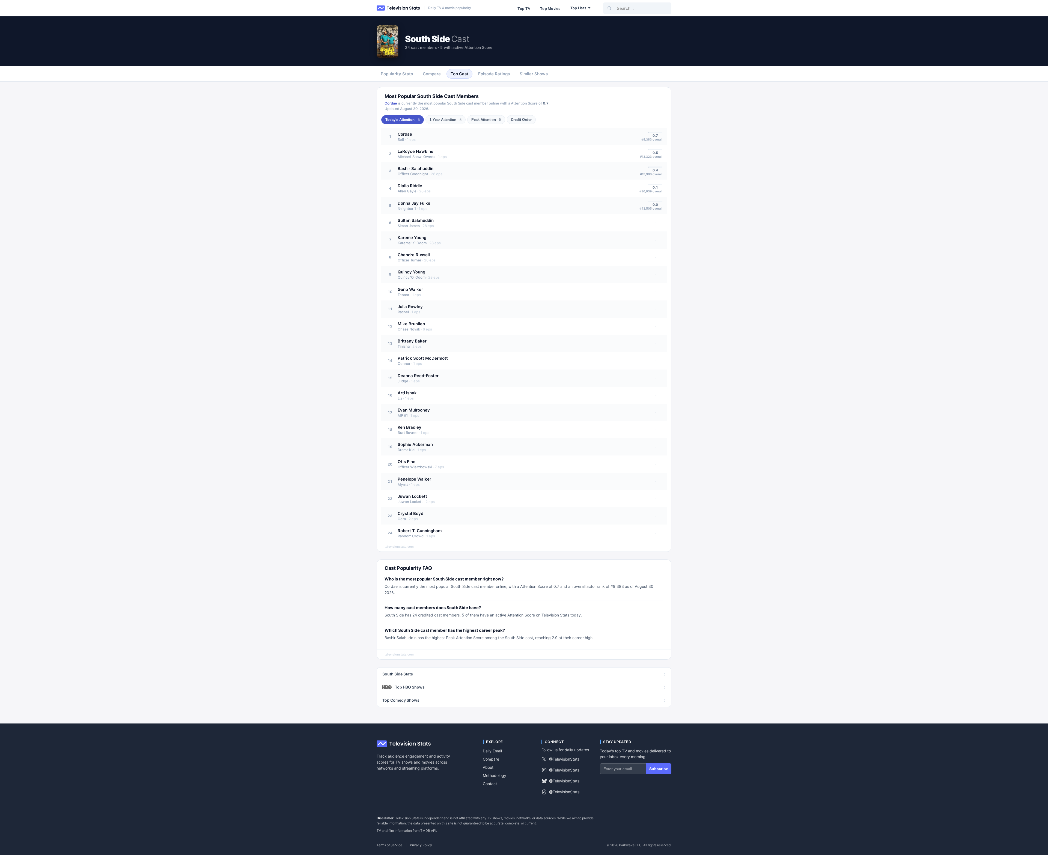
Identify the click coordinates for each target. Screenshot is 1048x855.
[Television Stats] (398, 8)
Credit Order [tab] (521, 120)
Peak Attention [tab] (486, 120)
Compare (491, 759)
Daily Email (492, 751)
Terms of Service (389, 845)
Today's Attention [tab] (402, 120)
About (488, 767)
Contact (490, 783)
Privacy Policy (421, 845)
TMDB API (428, 831)
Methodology (494, 775)
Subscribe (658, 769)
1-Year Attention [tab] (446, 120)
